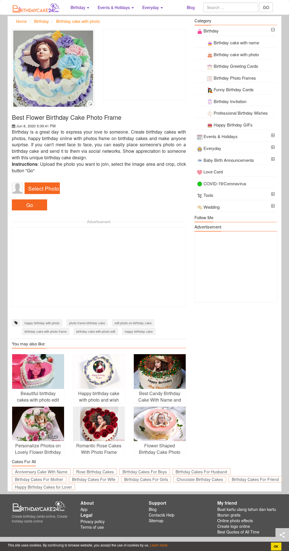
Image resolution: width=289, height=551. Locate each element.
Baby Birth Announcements (228, 160)
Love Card (213, 172)
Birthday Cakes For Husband (201, 471)
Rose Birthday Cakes (95, 471)
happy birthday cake (139, 331)
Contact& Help (161, 515)
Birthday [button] (78, 7)
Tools (208, 195)
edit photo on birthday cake (133, 323)
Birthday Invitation (230, 101)
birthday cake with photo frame (46, 331)
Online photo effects (235, 520)
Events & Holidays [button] (114, 7)
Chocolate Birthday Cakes (200, 479)
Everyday (212, 148)
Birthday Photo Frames (235, 78)
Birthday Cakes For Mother (39, 479)
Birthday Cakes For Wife (93, 479)
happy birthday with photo (42, 323)
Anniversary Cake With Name (41, 471)
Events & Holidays (220, 136)
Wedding (211, 207)
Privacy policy (92, 521)
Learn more (158, 545)
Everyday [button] (151, 7)
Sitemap (156, 520)
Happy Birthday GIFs (233, 125)
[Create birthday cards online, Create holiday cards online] (37, 7)
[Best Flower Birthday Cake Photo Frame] (53, 68)
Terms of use (92, 527)
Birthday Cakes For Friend (255, 479)
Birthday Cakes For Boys (144, 471)
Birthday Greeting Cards (236, 66)
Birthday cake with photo (236, 54)
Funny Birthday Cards (234, 89)
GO (266, 7)
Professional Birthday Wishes (241, 113)
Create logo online (233, 526)
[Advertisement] (144, 64)
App (83, 509)
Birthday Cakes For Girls (146, 479)
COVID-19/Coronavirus (224, 183)
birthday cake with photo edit (95, 331)
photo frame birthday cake (87, 323)
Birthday (211, 31)
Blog (191, 7)
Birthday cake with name (236, 42)
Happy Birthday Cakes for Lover (43, 487)
